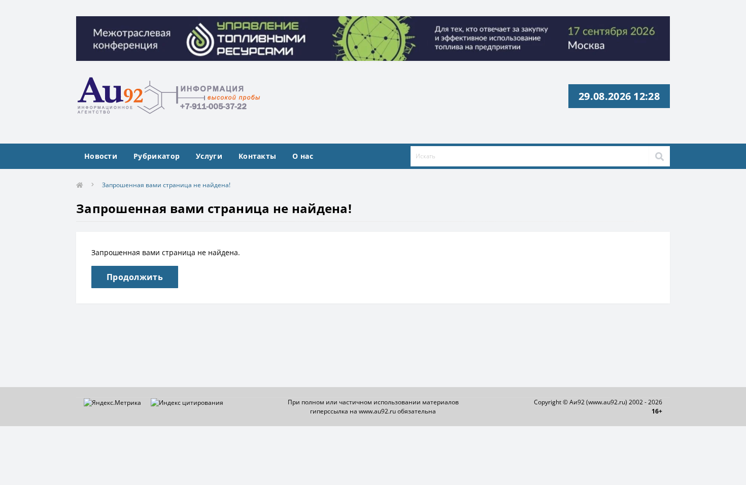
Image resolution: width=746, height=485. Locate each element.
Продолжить (135, 277)
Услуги (209, 156)
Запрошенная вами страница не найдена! (166, 185)
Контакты (257, 156)
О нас (302, 156)
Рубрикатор (156, 156)
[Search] (659, 156)
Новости (100, 156)
